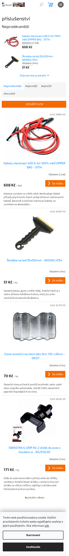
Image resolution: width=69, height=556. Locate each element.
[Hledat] (41, 4)
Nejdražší (46, 86)
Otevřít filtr (34, 104)
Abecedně (9, 94)
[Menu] (60, 4)
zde (47, 526)
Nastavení (33, 535)
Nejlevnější (31, 86)
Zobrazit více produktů (33, 75)
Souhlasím (33, 547)
